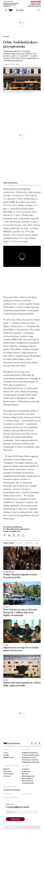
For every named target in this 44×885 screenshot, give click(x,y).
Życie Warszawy (28, 783)
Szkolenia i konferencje (12, 790)
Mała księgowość (28, 776)
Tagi (36, 543)
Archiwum (7, 776)
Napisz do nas (8, 757)
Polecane (19, 543)
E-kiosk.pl (25, 769)
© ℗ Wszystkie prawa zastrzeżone (16, 529)
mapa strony (7, 794)
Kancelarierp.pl (27, 778)
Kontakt (6, 755)
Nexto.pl (25, 774)
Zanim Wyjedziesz (9, 572)
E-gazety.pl (26, 771)
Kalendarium (26, 794)
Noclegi (6, 36)
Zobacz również (8, 543)
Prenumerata (8, 774)
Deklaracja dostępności (30, 762)
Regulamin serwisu (29, 757)
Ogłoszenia (7, 771)
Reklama (6, 769)
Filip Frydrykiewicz (10, 183)
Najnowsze (29, 543)
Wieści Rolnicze (27, 781)
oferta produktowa (10, 797)
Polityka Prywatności (29, 753)
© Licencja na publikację (12, 527)
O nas (5, 753)
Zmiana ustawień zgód (30, 755)
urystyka (20, 10)
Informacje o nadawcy (30, 760)
